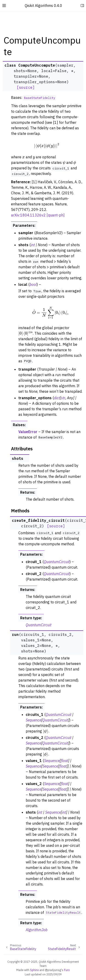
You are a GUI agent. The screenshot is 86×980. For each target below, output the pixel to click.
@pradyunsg (53, 970)
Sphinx (34, 970)
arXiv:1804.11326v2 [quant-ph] (38, 215)
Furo (67, 970)
